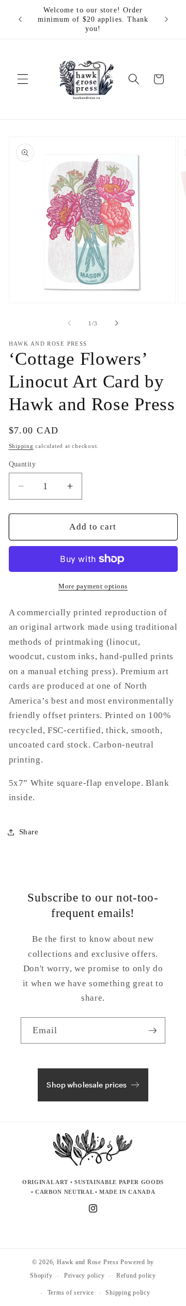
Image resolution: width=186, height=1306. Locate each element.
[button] (22, 79)
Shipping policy (127, 1292)
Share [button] (29, 831)
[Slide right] (116, 323)
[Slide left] (69, 323)
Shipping (21, 446)
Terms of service (71, 1292)
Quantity (22, 464)
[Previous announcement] (20, 19)
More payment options (93, 586)
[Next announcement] (166, 19)
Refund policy (136, 1275)
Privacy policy (84, 1275)
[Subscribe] (152, 1030)
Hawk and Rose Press (88, 1262)
